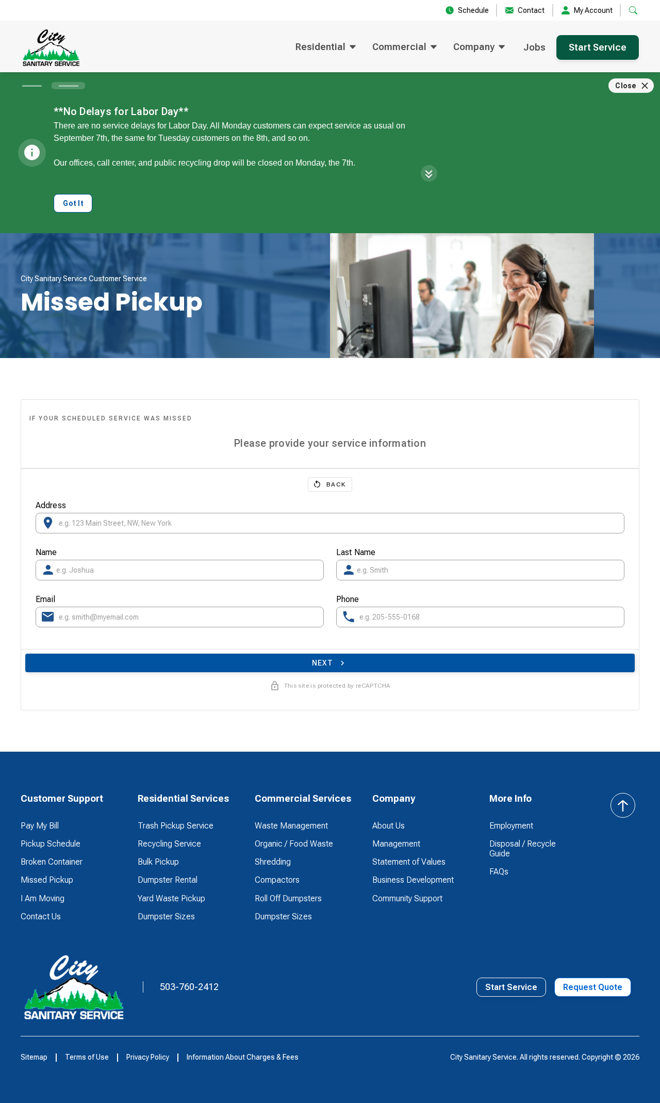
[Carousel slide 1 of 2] (31, 85)
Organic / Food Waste (294, 844)
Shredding (273, 862)
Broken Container (51, 862)
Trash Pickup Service (175, 826)
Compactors (277, 880)
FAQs (498, 872)
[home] (51, 47)
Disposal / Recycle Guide (522, 848)
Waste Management (291, 826)
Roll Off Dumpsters (288, 898)
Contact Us (41, 916)
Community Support (407, 898)
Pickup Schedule (50, 844)
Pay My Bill (40, 826)
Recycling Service (169, 844)
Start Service (597, 47)
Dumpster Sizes (166, 916)
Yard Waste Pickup (171, 898)
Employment (511, 826)
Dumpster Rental (167, 880)
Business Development (413, 880)
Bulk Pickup (158, 862)
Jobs (534, 47)
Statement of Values (409, 862)
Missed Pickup (47, 880)
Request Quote (592, 987)
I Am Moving (42, 898)
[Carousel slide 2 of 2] (68, 85)
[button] (325, 47)
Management (396, 844)
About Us (388, 826)
